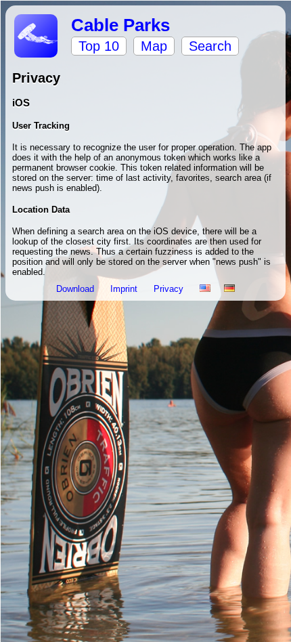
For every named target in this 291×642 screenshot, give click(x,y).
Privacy (170, 289)
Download (76, 289)
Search (210, 46)
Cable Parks (120, 25)
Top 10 (99, 46)
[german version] (229, 289)
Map (154, 46)
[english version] (205, 289)
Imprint (125, 289)
